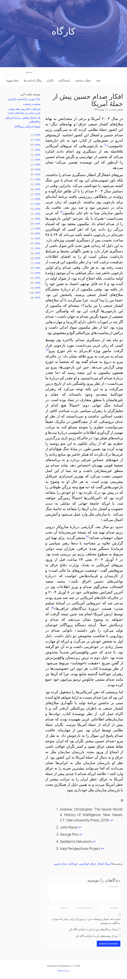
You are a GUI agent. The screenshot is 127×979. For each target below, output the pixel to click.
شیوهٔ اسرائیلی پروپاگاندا (27, 126)
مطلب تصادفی (83, 80)
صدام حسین (60, 863)
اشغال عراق (97, 863)
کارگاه (63, 32)
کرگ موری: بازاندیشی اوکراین (24, 99)
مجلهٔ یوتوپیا (12, 80)
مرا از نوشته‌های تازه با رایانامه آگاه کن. (96, 936)
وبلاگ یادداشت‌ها (33, 80)
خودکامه (73, 863)
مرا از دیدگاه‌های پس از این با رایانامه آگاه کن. (93, 929)
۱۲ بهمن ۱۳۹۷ (100, 109)
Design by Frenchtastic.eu (59, 966)
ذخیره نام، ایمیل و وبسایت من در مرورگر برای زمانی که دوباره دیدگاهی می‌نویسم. (86, 921)
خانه (98, 80)
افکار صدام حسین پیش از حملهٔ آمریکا (88, 99)
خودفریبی (84, 863)
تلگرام (50, 80)
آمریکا (108, 863)
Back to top (62, 970)
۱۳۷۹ (37, 135)
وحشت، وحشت (31, 104)
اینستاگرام (64, 80)
